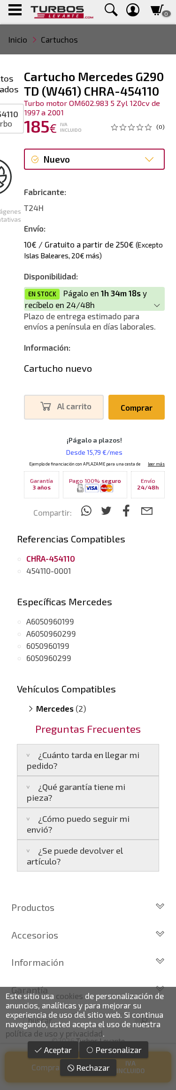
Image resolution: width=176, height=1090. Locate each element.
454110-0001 (48, 570)
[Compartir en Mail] (146, 510)
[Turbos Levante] (61, 11)
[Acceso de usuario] (133, 11)
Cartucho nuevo (58, 368)
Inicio (17, 39)
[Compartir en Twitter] (107, 510)
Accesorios (34, 934)
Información (37, 962)
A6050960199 (50, 621)
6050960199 (47, 645)
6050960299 (48, 657)
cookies (69, 995)
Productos (32, 907)
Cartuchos (59, 39)
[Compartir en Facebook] (128, 510)
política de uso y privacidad (54, 1033)
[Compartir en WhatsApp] (87, 510)
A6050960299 (51, 633)
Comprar (137, 407)
